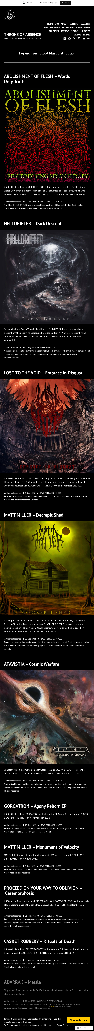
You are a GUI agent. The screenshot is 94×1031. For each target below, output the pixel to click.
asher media (34, 205)
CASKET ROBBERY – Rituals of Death (39, 941)
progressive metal (45, 645)
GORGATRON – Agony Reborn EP (35, 806)
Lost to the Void (57, 496)
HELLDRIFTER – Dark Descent (33, 223)
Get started (65, 3)
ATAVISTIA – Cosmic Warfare (31, 664)
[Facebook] (65, 38)
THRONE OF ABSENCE (22, 34)
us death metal (10, 926)
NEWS (87, 27)
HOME (50, 24)
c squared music (52, 784)
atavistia (9, 784)
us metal (58, 208)
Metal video (32, 208)
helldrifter (9, 354)
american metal (12, 642)
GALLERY (85, 24)
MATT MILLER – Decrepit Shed (33, 515)
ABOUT (64, 24)
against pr (10, 350)
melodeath (19, 354)
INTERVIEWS (68, 27)
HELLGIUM (55, 27)
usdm (28, 926)
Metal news (9, 208)
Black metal (19, 784)
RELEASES (54, 31)
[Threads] (74, 38)
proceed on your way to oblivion (17, 922)
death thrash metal (68, 350)
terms (52, 1006)
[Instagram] (69, 38)
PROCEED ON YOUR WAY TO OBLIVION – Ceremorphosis (43, 890)
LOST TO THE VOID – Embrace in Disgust (43, 373)
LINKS (79, 27)
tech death (37, 922)
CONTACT (74, 24)
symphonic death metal (77, 787)
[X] (79, 38)
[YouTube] (84, 38)
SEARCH (75, 31)
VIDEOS (77, 35)
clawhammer (46, 828)
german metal (84, 350)
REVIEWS (65, 31)
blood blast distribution (61, 205)
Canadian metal (67, 784)
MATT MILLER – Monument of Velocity (41, 847)
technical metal (61, 645)
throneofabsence (13, 201)
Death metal (77, 205)
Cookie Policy (62, 1025)
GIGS (46, 27)
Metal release (20, 208)
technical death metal (52, 922)
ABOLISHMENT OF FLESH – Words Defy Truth (37, 78)
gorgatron (69, 828)
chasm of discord (60, 642)
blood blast (45, 205)
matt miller (84, 642)
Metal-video (9, 872)
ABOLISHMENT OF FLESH (17, 205)
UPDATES (85, 31)
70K (57, 24)
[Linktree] (88, 38)
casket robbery (47, 963)
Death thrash (53, 350)
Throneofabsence (45, 208)
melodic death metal (33, 354)
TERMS (86, 35)
